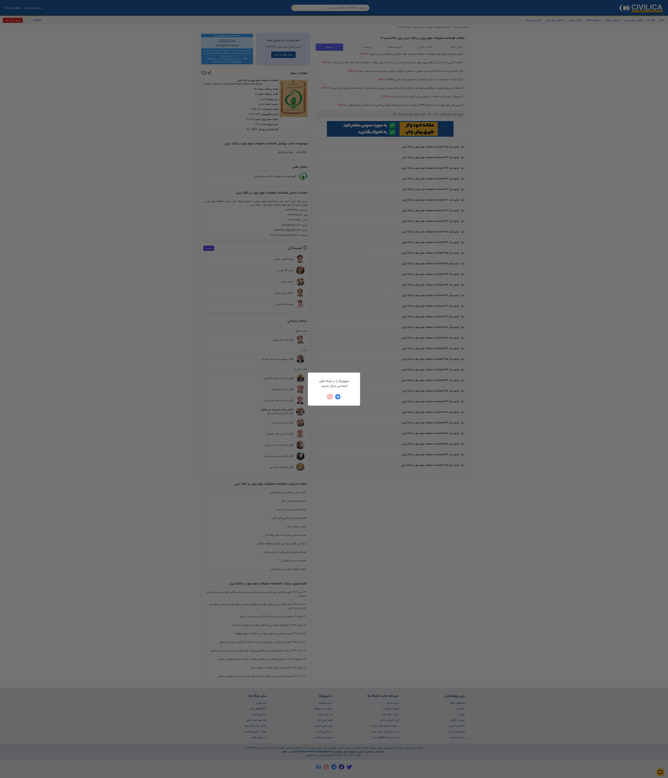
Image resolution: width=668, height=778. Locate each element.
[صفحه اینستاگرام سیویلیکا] (330, 397)
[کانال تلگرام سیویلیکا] (338, 397)
